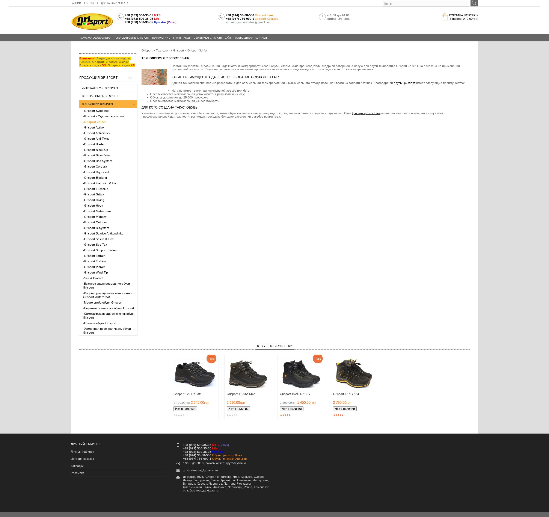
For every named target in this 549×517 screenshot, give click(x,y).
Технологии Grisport (170, 50)
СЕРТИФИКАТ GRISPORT (208, 37)
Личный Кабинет (82, 451)
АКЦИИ (76, 3)
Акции (188, 37)
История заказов (82, 458)
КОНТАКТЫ (91, 3)
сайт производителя (239, 37)
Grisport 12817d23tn (187, 394)
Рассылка (77, 473)
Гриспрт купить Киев (366, 113)
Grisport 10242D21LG (295, 394)
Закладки (77, 465)
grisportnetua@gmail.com (200, 470)
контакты (261, 37)
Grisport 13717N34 (346, 394)
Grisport (147, 50)
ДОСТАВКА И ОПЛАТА (114, 3)
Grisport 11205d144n (241, 394)
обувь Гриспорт (404, 83)
